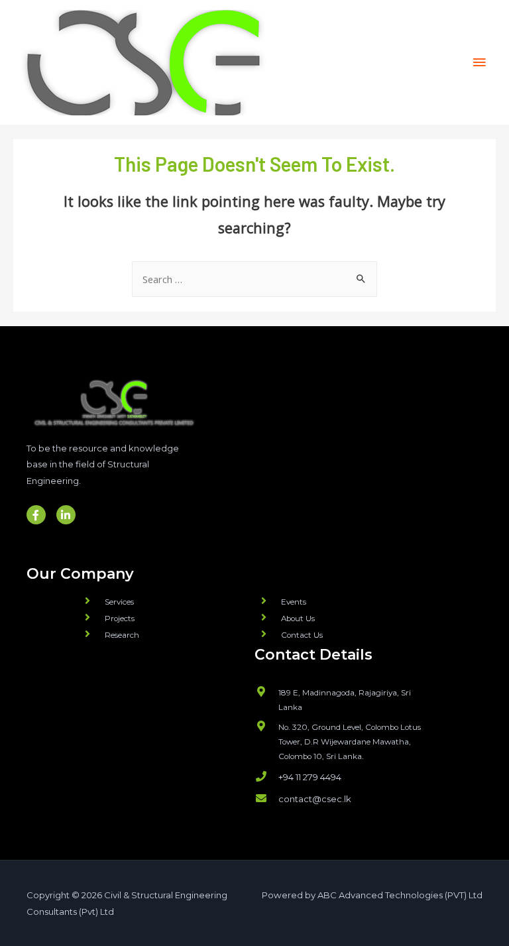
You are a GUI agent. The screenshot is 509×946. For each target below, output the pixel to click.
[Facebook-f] (36, 514)
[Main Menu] (479, 62)
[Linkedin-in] (66, 514)
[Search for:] (254, 279)
